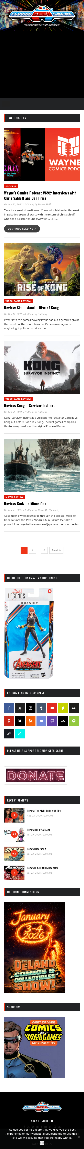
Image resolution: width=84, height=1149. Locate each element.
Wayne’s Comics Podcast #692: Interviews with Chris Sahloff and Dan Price (40, 195)
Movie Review (14, 496)
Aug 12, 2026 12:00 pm (40, 815)
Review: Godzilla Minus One (25, 503)
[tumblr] (41, 708)
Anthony (42, 314)
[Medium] (20, 721)
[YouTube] (52, 708)
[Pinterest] (9, 721)
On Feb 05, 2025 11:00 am (18, 412)
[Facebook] (9, 708)
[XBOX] (74, 721)
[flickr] (74, 708)
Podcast (11, 186)
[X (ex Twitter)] (20, 708)
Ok (42, 1143)
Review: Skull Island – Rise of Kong (31, 307)
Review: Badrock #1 (37, 849)
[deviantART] (63, 708)
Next (55, 550)
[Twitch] (52, 721)
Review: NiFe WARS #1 (38, 829)
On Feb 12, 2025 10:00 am (18, 314)
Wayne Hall (44, 204)
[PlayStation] (63, 721)
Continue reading (21, 228)
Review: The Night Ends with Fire (44, 810)
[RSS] (30, 721)
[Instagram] (30, 708)
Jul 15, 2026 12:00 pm (39, 872)
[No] (79, 1137)
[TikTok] (20, 733)
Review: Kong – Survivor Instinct (29, 405)
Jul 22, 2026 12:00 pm (39, 853)
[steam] (9, 733)
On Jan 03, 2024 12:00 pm (18, 510)
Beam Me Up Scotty (49, 510)
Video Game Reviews (19, 301)
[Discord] (41, 721)
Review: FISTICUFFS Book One (42, 868)
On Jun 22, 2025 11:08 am (18, 204)
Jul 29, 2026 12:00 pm (39, 834)
